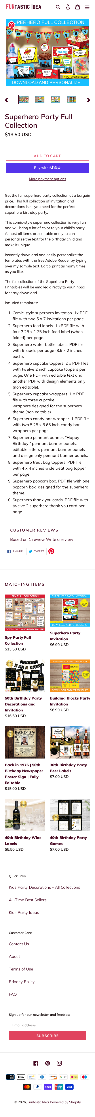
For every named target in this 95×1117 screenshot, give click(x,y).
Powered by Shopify (65, 1102)
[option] (24, 100)
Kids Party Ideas (24, 912)
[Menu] (87, 6)
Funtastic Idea (38, 1102)
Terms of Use (21, 969)
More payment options (47, 179)
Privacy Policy (22, 981)
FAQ (13, 994)
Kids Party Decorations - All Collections (44, 887)
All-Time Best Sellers (28, 899)
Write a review (59, 539)
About (14, 956)
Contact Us (19, 943)
